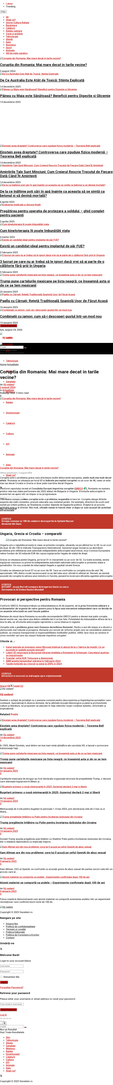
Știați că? (11, 19)
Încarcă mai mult (8, 326)
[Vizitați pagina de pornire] (6, 337)
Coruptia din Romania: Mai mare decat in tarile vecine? (43, 65)
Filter (3, 12)
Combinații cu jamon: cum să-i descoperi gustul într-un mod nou (51, 316)
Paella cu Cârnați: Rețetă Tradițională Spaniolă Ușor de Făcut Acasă (54, 301)
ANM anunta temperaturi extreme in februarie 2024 (33, 661)
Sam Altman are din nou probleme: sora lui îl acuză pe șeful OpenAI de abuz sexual (53, 852)
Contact (10, 937)
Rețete (9, 402)
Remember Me (11, 977)
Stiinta (9, 1043)
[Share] (4, 1018)
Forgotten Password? (11, 987)
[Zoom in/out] (10, 1018)
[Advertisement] (56, 123)
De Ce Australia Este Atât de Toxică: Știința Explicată (42, 80)
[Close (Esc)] (1, 1018)
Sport (9, 47)
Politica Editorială (15, 932)
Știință (9, 39)
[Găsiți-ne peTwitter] (1, 949)
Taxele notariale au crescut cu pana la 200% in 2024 (34, 663)
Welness (10, 1048)
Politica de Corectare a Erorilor (22, 935)
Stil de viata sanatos (17, 53)
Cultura (10, 433)
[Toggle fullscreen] (7, 1018)
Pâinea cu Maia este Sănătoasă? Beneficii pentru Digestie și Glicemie (55, 96)
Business (11, 45)
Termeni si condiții (16, 929)
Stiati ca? (11, 475)
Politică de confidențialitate (20, 926)
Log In (3, 1015)
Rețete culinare (14, 31)
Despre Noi (12, 923)
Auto (8, 42)
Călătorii (10, 28)
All (7, 17)
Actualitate (13, 364)
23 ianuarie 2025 (9, 770)
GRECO (79, 488)
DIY (8, 444)
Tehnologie (12, 36)
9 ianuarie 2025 (8, 861)
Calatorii (10, 423)
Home (3, 364)
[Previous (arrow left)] (1, 1021)
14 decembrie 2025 (10, 737)
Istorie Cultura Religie (17, 22)
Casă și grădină (14, 33)
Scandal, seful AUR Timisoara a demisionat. (29, 658)
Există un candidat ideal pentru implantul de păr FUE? (42, 246)
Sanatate (10, 381)
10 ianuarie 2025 (9, 801)
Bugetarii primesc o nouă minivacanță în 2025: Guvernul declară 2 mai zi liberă (50, 792)
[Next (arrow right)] (4, 1021)
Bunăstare (11, 25)
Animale (10, 50)
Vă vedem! (8, 384)
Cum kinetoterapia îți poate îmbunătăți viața (35, 231)
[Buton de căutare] (25, 347)
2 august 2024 (7, 387)
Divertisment (13, 412)
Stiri (8, 1037)
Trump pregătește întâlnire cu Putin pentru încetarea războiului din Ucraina (48, 822)
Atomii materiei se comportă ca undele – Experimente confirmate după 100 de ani (52, 882)
